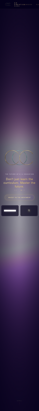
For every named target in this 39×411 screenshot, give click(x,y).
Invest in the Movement (19, 197)
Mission (29, 4)
